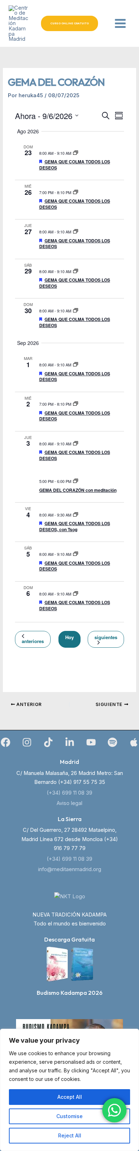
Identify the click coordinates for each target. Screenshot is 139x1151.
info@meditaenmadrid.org (69, 869)
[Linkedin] (69, 742)
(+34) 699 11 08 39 (69, 793)
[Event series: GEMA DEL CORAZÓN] (75, 153)
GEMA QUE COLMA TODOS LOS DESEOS (74, 164)
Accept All (69, 1097)
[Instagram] (27, 742)
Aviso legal (69, 803)
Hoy (69, 637)
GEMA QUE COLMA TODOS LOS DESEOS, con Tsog (74, 526)
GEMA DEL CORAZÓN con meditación (78, 490)
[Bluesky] (134, 742)
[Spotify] (112, 742)
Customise (69, 1116)
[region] (69, 1090)
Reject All (69, 1135)
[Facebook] (5, 742)
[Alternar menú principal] (120, 23)
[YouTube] (91, 742)
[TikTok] (48, 742)
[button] (69, 23)
